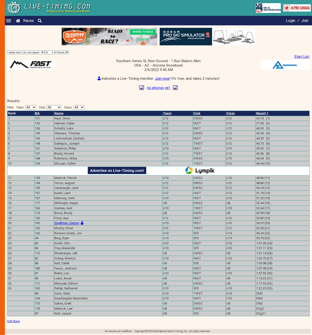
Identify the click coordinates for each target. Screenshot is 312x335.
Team (167, 113)
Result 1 (262, 113)
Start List (302, 56)
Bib (37, 113)
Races (28, 20)
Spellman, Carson (66, 223)
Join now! (162, 78)
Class (230, 113)
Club (196, 113)
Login (290, 20)
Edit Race (13, 321)
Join (304, 20)
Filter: (15, 107)
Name (58, 113)
